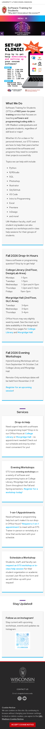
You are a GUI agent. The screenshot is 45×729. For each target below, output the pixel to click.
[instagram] (20, 698)
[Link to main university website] (23, 683)
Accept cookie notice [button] (22, 725)
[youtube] (25, 698)
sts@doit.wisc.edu (25, 693)
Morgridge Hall (25, 332)
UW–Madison (17, 2)
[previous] (2, 34)
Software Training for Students (20, 9)
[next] (43, 34)
